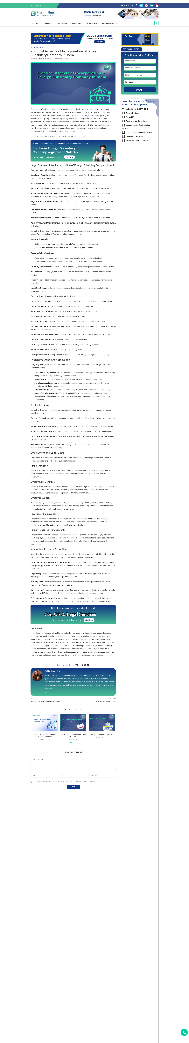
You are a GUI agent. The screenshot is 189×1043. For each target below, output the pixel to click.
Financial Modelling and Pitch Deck (138, 132)
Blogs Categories (110, 23)
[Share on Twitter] (82, 665)
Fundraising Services (133, 136)
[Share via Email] (88, 665)
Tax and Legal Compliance (135, 121)
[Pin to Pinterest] (85, 665)
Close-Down (92, 23)
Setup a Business (131, 113)
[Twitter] (141, 5)
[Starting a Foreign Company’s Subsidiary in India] (45, 722)
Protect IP (128, 117)
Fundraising (61, 23)
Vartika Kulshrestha (44, 58)
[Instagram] (146, 5)
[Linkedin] (151, 5)
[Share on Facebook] (80, 665)
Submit (140, 90)
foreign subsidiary (91, 115)
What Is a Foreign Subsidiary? (102, 734)
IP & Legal (47, 23)
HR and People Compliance (135, 140)
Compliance (77, 23)
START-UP (34, 23)
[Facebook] (136, 5)
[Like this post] (77, 665)
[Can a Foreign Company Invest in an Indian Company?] (73, 722)
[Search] (156, 23)
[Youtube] (156, 5)
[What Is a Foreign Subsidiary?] (102, 722)
